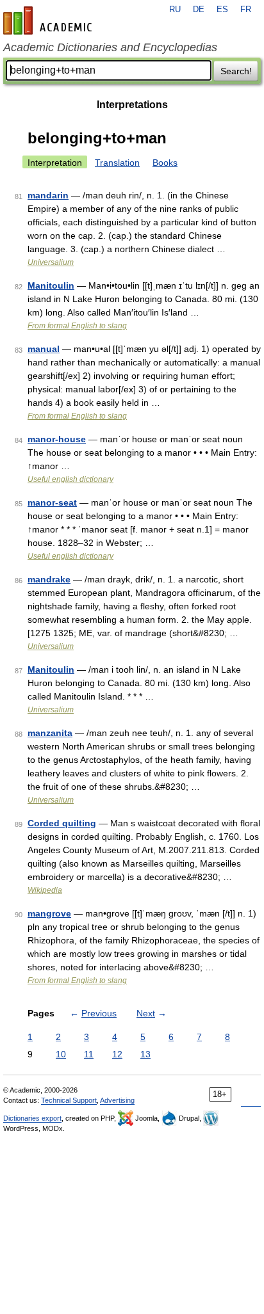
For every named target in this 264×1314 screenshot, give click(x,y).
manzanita (50, 733)
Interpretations (132, 104)
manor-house (57, 439)
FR (245, 9)
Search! (236, 71)
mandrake (49, 579)
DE (198, 9)
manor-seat (52, 502)
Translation (117, 162)
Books (165, 162)
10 (61, 1054)
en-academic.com (49, 20)
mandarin (48, 195)
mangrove (49, 913)
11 (89, 1054)
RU (175, 9)
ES (222, 9)
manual (44, 349)
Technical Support (69, 1100)
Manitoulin (51, 285)
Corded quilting (62, 823)
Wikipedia (45, 890)
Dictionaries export (32, 1118)
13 (145, 1054)
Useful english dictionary (70, 479)
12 (117, 1054)
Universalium (51, 262)
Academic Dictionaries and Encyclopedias (110, 47)
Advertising (117, 1100)
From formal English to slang (77, 325)
